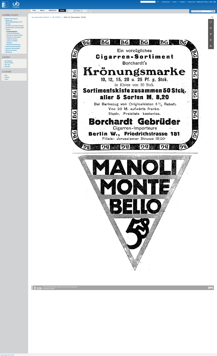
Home (175, 2)
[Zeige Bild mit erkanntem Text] (90, 10)
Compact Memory (12, 31)
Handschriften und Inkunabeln (15, 27)
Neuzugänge (8, 61)
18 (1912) (56, 17)
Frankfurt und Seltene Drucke (15, 25)
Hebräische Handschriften (15, 35)
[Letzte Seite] (86, 10)
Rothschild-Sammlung (13, 44)
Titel (34, 10)
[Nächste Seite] (84, 10)
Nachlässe (9, 52)
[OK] (158, 2)
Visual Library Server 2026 (7, 355)
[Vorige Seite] (72, 10)
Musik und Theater (11, 50)
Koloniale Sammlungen (13, 48)
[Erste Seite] (69, 10)
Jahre (6, 79)
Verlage (7, 77)
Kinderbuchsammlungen (13, 46)
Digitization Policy (202, 2)
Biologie (8, 24)
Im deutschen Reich (40, 17)
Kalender (7, 66)
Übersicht (53, 10)
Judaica (8, 29)
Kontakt (182, 2)
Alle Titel (7, 64)
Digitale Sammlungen (11, 18)
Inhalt (42, 10)
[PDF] (211, 40)
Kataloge (9, 42)
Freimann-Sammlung (13, 33)
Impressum (191, 2)
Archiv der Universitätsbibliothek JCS (14, 21)
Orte (6, 75)
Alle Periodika (9, 62)
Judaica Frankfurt (12, 40)
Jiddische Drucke (12, 39)
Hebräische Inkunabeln (14, 37)
